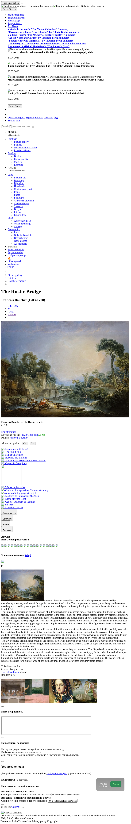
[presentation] (69, 317)
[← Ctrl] (14, 463)
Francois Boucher (18, 437)
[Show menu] (22, 3)
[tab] (13, 305)
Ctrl (25, 443)
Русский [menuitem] (12, 117)
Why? (28, 555)
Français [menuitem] (39, 117)
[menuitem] (56, 117)
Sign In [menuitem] (11, 120)
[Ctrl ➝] (13, 487)
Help (4, 818)
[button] (16, 14)
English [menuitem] (21, 117)
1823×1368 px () (34, 434)
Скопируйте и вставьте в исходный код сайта (26, 794)
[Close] (2, 706)
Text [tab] (10, 311)
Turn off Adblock (10, 672)
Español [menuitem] (30, 117)
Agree (116, 784)
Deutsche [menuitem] (48, 117)
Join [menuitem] (18, 120)
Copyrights (52, 821)
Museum (13, 133)
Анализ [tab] (12, 314)
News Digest (15, 106)
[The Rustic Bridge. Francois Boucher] (65, 416)
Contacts (28, 818)
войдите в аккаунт (57, 773)
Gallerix (15, 806)
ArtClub (16, 169)
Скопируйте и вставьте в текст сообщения (24, 800)
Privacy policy (39, 821)
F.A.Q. (10, 818)
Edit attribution (8, 432)
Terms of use (25, 821)
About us (19, 818)
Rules (15, 821)
